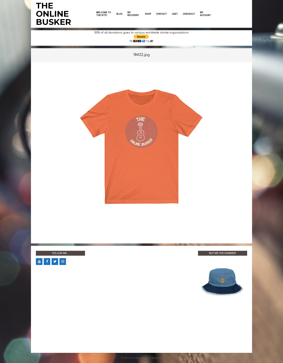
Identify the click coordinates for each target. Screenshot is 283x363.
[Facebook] (47, 261)
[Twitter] (55, 261)
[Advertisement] (114, 300)
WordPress (156, 357)
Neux (137, 357)
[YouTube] (39, 261)
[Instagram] (62, 261)
